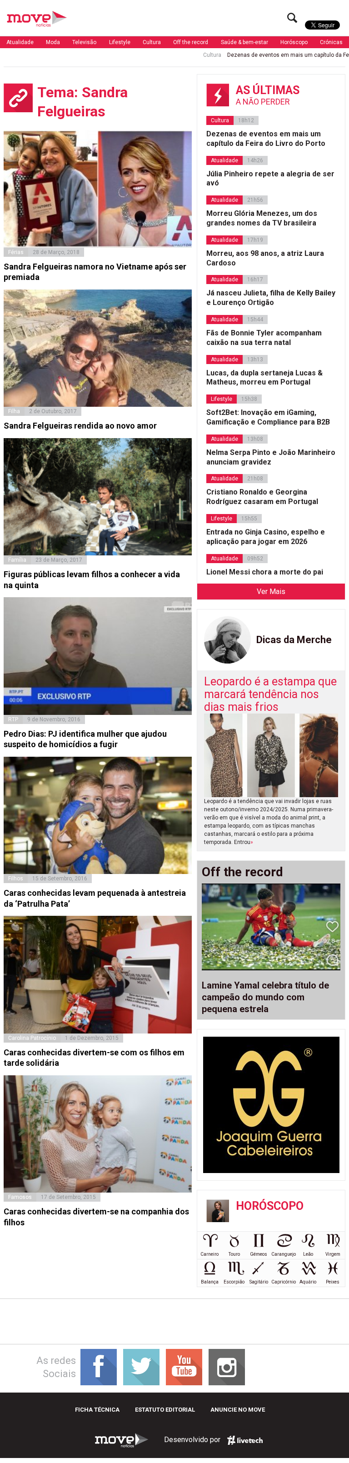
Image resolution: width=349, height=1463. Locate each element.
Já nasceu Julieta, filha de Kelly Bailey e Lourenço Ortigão (270, 298)
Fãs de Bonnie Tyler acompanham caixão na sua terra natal (264, 338)
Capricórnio (283, 1281)
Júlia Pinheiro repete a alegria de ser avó (270, 179)
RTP (13, 719)
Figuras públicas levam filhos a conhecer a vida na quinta (92, 579)
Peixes (332, 1281)
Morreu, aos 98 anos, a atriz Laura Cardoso (265, 258)
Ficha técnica (97, 1409)
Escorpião (234, 1281)
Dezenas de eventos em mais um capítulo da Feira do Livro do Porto (265, 139)
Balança (210, 1281)
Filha (14, 411)
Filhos (15, 878)
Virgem (332, 1254)
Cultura (152, 42)
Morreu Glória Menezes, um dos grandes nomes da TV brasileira (261, 218)
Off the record (190, 42)
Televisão (84, 42)
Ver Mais (271, 591)
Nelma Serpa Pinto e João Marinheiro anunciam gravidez (270, 457)
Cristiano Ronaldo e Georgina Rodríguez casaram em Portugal (262, 497)
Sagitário (258, 1281)
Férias (16, 252)
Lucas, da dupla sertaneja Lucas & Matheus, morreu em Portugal (264, 378)
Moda (53, 42)
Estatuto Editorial (165, 1409)
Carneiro (209, 1254)
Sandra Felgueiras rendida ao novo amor (80, 425)
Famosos (20, 1197)
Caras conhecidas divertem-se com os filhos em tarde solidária (94, 1058)
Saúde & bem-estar (244, 42)
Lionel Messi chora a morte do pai (264, 572)
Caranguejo (283, 1254)
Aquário (307, 1281)
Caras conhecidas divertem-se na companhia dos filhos (96, 1217)
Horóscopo (294, 42)
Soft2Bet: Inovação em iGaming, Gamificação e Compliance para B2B (268, 417)
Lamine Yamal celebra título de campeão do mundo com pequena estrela (265, 997)
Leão (308, 1254)
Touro (234, 1254)
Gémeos (258, 1254)
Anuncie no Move (237, 1409)
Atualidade (20, 42)
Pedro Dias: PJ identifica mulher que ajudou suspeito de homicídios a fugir (85, 739)
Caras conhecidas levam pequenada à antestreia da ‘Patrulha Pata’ (95, 898)
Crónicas (331, 42)
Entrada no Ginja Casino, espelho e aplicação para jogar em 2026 (265, 537)
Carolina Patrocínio (32, 1038)
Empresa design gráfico (245, 1440)
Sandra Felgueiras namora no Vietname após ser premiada (95, 272)
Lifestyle (119, 42)
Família (17, 560)
